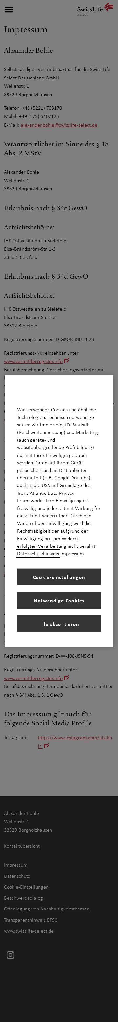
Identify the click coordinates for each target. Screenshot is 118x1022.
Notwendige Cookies (59, 600)
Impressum (72, 554)
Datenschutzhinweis (38, 554)
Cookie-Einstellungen (59, 576)
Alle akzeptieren (59, 623)
